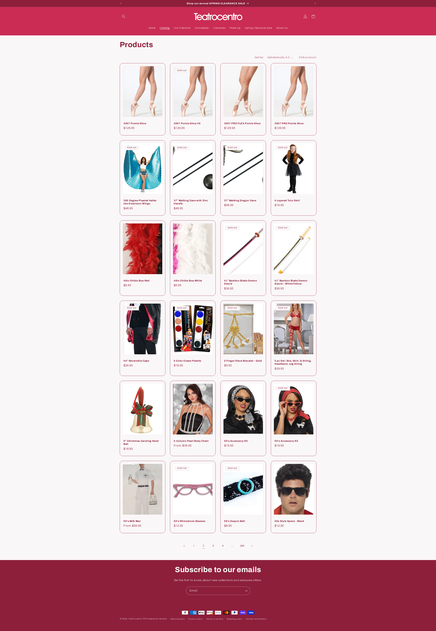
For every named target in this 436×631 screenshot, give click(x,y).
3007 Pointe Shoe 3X (187, 123)
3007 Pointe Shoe (134, 123)
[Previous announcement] (120, 3)
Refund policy (177, 619)
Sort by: (259, 57)
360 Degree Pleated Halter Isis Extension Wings (140, 202)
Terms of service (214, 619)
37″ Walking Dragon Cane (240, 200)
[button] (124, 16)
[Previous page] (184, 546)
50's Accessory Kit (236, 440)
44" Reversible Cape (136, 360)
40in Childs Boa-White (188, 280)
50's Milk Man (132, 521)
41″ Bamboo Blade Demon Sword (240, 282)
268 (242, 546)
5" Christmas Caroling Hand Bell (141, 442)
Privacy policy (195, 619)
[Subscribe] (246, 591)
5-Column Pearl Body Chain (191, 440)
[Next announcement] (315, 3)
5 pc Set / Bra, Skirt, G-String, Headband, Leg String (293, 362)
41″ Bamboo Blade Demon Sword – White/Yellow (291, 282)
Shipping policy (234, 619)
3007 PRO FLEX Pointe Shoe (242, 123)
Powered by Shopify (156, 619)
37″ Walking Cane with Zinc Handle (191, 202)
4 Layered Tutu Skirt (287, 200)
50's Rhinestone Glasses (189, 521)
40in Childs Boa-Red (136, 280)
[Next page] (252, 546)
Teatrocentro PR (137, 619)
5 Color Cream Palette (187, 360)
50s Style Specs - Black (289, 521)
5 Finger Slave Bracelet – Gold (243, 360)
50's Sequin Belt (234, 521)
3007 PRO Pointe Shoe (289, 123)
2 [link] (203, 545)
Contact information (256, 619)
